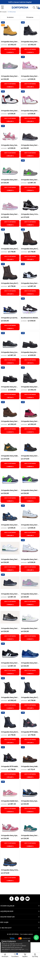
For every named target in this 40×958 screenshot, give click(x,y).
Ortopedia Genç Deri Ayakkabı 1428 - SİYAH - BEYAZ (30, 283)
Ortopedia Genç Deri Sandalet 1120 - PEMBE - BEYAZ (30, 111)
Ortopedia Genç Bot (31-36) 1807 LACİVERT (10, 732)
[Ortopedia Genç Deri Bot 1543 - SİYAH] (29, 444)
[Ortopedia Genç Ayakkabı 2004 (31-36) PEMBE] (10, 824)
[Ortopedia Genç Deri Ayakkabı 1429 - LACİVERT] (10, 582)
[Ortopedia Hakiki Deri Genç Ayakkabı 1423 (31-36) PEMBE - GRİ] (10, 789)
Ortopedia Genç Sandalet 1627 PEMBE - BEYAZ (10, 145)
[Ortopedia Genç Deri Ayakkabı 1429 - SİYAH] (10, 617)
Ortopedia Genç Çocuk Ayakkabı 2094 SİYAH (10, 352)
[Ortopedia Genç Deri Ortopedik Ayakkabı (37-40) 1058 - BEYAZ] (29, 617)
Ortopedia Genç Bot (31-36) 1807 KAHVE (30, 249)
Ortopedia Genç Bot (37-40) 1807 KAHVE (10, 283)
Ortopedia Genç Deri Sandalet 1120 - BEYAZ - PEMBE (30, 559)
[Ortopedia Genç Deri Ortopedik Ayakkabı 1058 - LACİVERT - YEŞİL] (10, 479)
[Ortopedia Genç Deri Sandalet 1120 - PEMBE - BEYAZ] (29, 99)
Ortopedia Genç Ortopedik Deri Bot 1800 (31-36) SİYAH (10, 870)
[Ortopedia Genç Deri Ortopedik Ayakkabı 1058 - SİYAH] (29, 134)
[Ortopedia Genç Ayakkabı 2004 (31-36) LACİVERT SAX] (29, 789)
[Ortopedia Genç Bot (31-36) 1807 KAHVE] (29, 237)
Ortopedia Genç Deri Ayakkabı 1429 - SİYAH (10, 628)
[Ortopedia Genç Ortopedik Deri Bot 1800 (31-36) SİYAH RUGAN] (29, 203)
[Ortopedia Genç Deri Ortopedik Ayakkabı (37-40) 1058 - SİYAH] (29, 651)
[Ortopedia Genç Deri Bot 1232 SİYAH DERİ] (29, 375)
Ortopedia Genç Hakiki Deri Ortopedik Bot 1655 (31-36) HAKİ (10, 456)
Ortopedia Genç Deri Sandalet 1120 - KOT (10, 525)
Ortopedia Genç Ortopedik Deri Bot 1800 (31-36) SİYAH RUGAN (30, 214)
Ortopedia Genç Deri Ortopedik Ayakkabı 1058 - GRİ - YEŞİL (30, 180)
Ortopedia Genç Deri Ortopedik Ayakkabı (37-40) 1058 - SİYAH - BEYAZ (10, 663)
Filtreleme (29, 17)
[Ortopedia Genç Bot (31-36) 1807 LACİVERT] (10, 720)
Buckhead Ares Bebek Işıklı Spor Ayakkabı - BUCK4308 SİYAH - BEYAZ (30, 318)
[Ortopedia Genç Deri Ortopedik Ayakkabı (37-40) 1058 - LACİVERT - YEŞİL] (29, 479)
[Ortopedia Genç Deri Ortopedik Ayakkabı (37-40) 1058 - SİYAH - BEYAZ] (10, 651)
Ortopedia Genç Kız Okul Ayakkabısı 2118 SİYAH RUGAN (10, 387)
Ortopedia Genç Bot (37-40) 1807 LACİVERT (30, 697)
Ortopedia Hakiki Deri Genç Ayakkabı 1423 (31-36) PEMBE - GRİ (10, 801)
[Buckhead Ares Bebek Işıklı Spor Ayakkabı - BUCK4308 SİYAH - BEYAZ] (29, 306)
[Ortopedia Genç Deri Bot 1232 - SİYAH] (29, 30)
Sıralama (10, 17)
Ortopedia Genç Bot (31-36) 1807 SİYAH (10, 249)
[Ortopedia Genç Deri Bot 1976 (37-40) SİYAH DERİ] (10, 686)
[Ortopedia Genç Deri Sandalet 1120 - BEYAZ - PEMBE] (29, 548)
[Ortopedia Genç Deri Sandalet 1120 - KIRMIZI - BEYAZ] (10, 99)
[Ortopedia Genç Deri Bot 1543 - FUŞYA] (29, 410)
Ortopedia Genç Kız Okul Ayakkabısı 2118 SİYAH (30, 352)
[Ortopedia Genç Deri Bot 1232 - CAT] (10, 30)
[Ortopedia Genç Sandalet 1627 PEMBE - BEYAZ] (10, 134)
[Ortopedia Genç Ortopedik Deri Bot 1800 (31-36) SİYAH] (10, 858)
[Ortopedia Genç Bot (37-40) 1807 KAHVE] (10, 272)
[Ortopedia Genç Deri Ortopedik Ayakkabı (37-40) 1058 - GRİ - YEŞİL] (10, 168)
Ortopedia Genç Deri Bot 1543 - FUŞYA (30, 421)
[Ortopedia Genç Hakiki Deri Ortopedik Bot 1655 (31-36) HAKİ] (10, 444)
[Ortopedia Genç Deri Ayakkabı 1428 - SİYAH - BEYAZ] (29, 272)
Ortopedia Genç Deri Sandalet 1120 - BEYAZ (30, 525)
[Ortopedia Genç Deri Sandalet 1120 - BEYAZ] (29, 513)
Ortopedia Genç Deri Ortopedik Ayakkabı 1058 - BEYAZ (10, 559)
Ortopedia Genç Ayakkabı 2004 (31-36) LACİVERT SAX (30, 801)
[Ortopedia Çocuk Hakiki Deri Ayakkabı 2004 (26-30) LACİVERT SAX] (10, 306)
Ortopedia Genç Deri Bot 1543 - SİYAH (30, 456)
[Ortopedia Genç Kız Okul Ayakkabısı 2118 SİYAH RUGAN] (10, 375)
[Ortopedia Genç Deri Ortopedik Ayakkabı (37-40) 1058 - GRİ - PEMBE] (10, 65)
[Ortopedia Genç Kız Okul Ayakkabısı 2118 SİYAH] (29, 341)
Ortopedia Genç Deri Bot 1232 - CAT (10, 42)
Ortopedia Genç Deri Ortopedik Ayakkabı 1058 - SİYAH (30, 145)
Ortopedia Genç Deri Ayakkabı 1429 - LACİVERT (10, 594)
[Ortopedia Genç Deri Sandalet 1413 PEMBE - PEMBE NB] (29, 65)
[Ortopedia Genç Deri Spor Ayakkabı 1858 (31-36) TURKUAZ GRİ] (29, 824)
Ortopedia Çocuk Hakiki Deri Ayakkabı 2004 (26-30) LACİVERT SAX (10, 318)
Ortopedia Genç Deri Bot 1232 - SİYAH (30, 42)
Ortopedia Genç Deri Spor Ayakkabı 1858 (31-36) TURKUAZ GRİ (30, 835)
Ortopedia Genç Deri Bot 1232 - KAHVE (10, 421)
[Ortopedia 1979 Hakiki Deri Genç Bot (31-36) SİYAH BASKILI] (29, 720)
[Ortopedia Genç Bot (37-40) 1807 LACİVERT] (29, 686)
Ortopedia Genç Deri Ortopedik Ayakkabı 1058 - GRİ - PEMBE (30, 594)
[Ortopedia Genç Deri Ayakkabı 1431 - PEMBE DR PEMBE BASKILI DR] (10, 203)
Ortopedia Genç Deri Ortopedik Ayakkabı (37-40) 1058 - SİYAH (30, 663)
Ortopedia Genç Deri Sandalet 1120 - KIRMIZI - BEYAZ (10, 111)
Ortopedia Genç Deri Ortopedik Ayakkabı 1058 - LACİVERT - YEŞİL (10, 490)
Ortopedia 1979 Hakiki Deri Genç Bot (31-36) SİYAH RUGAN (10, 766)
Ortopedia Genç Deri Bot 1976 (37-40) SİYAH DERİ (10, 697)
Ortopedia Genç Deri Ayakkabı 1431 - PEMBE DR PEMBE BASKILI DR (10, 214)
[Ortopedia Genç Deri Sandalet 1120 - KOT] (10, 513)
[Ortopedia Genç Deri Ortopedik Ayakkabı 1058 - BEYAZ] (10, 548)
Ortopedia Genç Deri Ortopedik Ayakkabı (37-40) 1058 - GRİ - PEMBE (10, 76)
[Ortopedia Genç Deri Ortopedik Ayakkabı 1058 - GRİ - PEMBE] (29, 582)
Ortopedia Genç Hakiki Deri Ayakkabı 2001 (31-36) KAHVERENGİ (30, 766)
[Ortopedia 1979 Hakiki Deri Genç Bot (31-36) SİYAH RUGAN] (10, 755)
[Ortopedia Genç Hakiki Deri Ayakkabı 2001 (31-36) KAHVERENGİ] (29, 755)
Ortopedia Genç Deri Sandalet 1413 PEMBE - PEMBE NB (30, 76)
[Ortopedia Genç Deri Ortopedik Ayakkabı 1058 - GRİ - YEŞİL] (29, 168)
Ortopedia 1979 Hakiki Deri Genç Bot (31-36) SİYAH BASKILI (30, 732)
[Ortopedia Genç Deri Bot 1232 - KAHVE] (10, 410)
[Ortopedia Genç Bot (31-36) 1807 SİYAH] (10, 237)
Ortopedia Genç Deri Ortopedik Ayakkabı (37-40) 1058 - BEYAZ (30, 628)
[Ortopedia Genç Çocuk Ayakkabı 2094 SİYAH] (10, 341)
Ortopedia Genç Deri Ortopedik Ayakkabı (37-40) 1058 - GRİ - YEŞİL (10, 180)
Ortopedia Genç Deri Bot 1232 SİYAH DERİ (30, 387)
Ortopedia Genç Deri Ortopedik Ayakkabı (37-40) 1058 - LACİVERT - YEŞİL (30, 490)
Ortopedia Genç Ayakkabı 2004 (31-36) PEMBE (10, 835)
